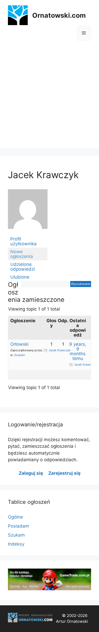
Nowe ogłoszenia (21, 254)
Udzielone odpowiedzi (22, 267)
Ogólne (15, 517)
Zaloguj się (31, 473)
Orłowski (19, 344)
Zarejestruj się (64, 473)
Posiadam (18, 526)
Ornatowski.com (59, 15)
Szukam (19, 355)
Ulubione (19, 277)
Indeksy (16, 544)
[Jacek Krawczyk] (28, 232)
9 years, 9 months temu (77, 351)
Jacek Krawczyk (43, 174)
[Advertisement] (49, 98)
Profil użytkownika (23, 241)
